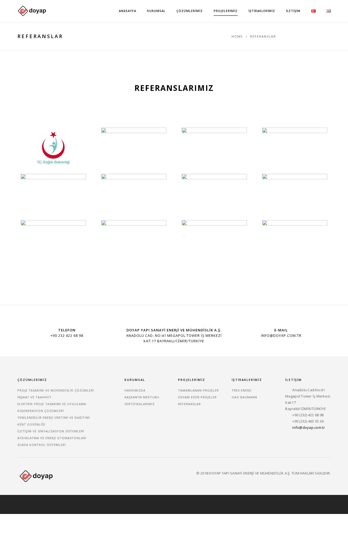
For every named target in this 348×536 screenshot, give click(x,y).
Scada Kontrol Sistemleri (41, 445)
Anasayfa (127, 11)
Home (237, 36)
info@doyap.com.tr (308, 427)
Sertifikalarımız (140, 404)
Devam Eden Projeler (197, 397)
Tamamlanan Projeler (198, 390)
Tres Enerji (241, 390)
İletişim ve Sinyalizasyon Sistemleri (50, 431)
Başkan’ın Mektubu (142, 397)
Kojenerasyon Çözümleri (40, 411)
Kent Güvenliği (31, 424)
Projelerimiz (226, 11)
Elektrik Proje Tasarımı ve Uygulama (51, 404)
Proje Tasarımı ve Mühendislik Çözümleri (55, 390)
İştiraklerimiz (261, 11)
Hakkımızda (135, 390)
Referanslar (189, 404)
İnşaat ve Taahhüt (34, 397)
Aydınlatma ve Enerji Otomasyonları (51, 438)
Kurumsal (156, 11)
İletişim (293, 11)
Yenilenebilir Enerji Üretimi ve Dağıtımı (53, 417)
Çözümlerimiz (189, 11)
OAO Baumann (244, 397)
